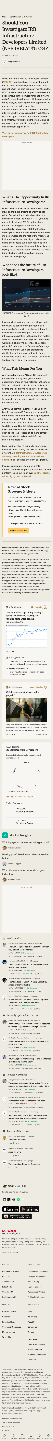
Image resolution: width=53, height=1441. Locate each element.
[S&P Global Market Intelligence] (11, 1232)
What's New (7, 1337)
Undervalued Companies (38, 1271)
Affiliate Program (35, 1349)
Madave (11, 1148)
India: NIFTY (7, 1287)
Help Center (33, 1339)
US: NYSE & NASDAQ (11, 1271)
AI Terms (5, 1430)
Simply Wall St (14, 61)
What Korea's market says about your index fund (23, 872)
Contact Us (32, 1327)
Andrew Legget (14, 864)
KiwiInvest (12, 1112)
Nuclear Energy (34, 1287)
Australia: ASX (8, 1282)
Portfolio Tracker (9, 1312)
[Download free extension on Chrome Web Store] (17, 1217)
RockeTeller (12, 1020)
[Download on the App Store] (10, 1209)
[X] (9, 1200)
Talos (10, 979)
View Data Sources (10, 1252)
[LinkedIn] (4, 1199)
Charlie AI (32, 1360)
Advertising (32, 1317)
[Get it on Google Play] (29, 1209)
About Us (31, 1322)
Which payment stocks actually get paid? (25, 842)
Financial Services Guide (12, 1419)
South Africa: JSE (9, 1297)
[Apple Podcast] (23, 1199)
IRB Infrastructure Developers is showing (24, 456)
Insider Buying (33, 1282)
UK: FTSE (6, 1277)
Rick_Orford (12, 943)
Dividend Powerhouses (37, 1277)
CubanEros (12, 1097)
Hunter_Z (11, 1038)
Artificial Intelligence (36, 1297)
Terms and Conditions (11, 1422)
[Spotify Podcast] (18, 1199)
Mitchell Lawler (14, 848)
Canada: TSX (7, 1292)
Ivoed (10, 996)
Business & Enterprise (37, 1355)
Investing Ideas (8, 1322)
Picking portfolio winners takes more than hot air (25, 856)
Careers (31, 1332)
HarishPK (11, 1136)
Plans (30, 1312)
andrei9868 (12, 1055)
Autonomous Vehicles (36, 1292)
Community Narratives (11, 1327)
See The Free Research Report (19, 797)
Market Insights (8, 1332)
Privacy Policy (8, 1426)
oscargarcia (12, 1080)
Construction (15, 17)
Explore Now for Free (18, 530)
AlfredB (11, 1161)
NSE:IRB (7, 82)
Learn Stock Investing (37, 1344)
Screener (6, 1317)
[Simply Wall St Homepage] (14, 1185)
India (4, 17)
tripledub (11, 961)
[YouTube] (13, 1200)
